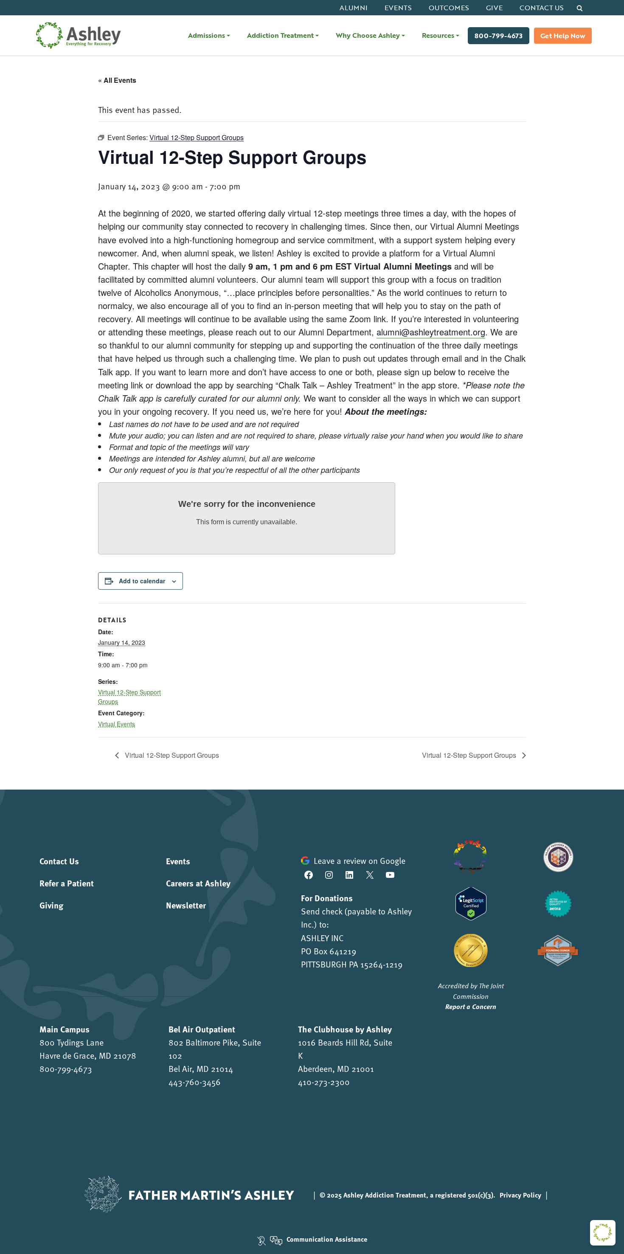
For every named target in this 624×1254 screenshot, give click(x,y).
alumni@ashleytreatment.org (431, 332)
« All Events (117, 80)
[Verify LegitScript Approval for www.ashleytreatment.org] (470, 902)
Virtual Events (116, 724)
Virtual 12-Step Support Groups (171, 755)
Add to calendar (142, 580)
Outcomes (449, 7)
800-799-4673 (499, 35)
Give (494, 7)
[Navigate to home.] (76, 35)
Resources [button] (438, 35)
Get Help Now (562, 35)
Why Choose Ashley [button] (368, 35)
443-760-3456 (195, 1082)
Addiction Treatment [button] (280, 35)
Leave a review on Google (359, 860)
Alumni (354, 7)
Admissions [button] (206, 35)
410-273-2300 (324, 1082)
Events (398, 7)
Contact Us (542, 7)
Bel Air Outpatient (202, 1029)
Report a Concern (470, 1006)
